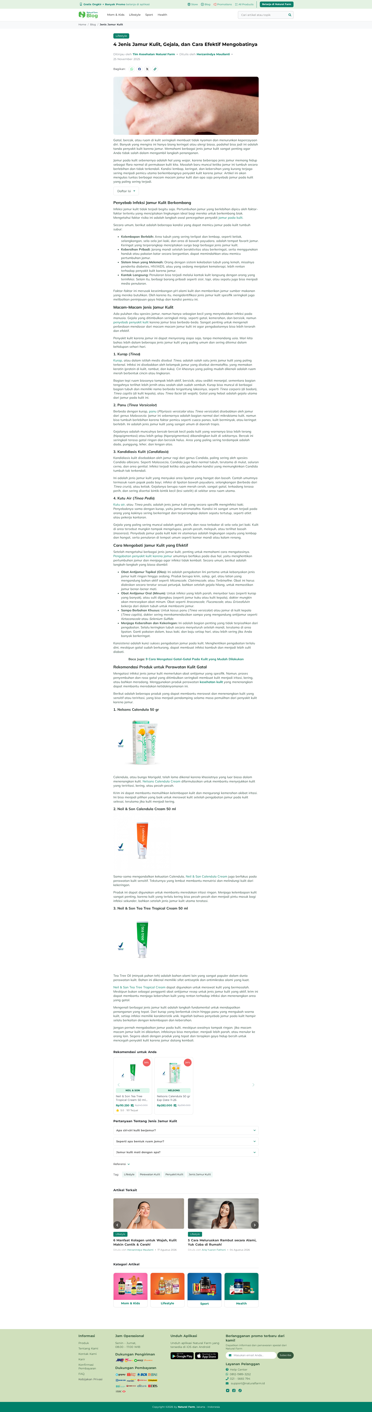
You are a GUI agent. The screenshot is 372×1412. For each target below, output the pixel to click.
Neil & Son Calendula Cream (206, 876)
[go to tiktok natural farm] (240, 1390)
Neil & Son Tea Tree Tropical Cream (139, 987)
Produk (83, 1343)
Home (82, 24)
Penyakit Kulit (174, 1174)
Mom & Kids (115, 14)
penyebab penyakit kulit (131, 322)
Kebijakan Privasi (90, 1379)
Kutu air (119, 504)
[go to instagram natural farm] (228, 1390)
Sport (149, 14)
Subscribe (285, 1355)
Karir (81, 1359)
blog (93, 24)
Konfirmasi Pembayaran (87, 1366)
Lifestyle (135, 14)
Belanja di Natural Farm (276, 4)
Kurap (117, 360)
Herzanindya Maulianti (214, 54)
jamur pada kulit (231, 217)
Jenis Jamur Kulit (200, 1174)
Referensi (120, 1164)
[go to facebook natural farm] (234, 1390)
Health (162, 14)
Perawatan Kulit (150, 1174)
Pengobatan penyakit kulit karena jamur (142, 556)
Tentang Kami (88, 1348)
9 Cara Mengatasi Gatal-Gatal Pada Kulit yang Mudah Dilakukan (195, 659)
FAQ (81, 1374)
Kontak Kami (87, 1354)
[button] (88, 15)
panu (152, 411)
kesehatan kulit (211, 682)
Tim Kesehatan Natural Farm (154, 54)
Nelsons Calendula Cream (161, 781)
